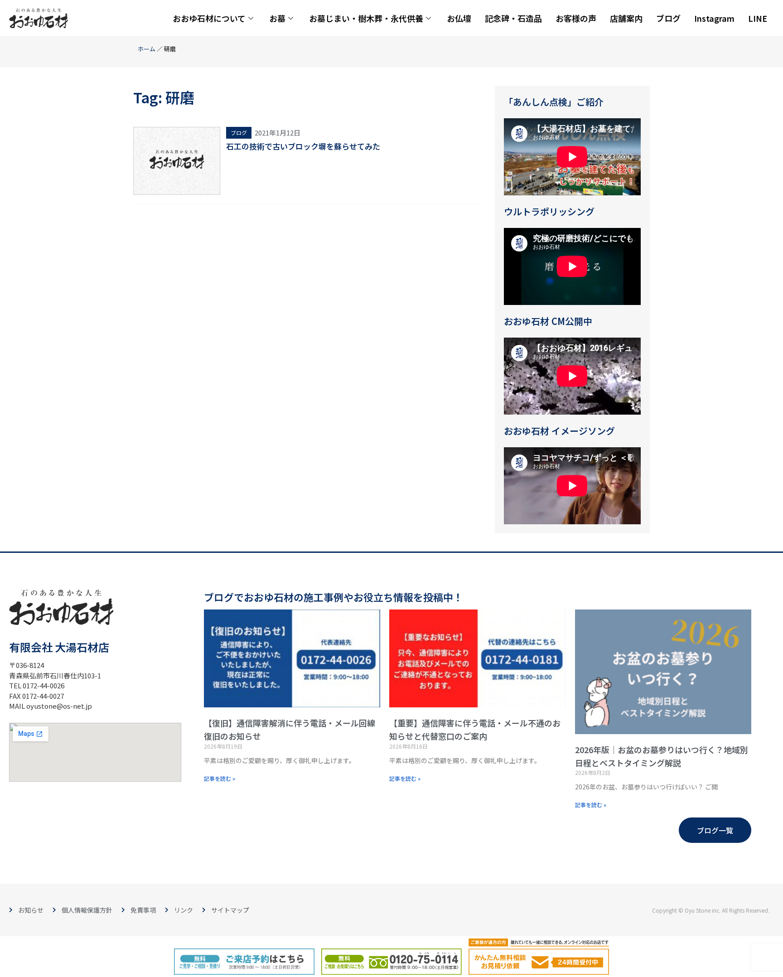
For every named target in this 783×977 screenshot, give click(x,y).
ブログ (668, 18)
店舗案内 (626, 18)
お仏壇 (459, 18)
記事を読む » (219, 778)
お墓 (277, 18)
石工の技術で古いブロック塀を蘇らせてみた (303, 146)
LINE (757, 18)
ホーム (146, 48)
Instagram (714, 18)
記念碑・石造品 (513, 18)
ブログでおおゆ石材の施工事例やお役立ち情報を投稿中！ (333, 597)
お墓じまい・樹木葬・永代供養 (366, 18)
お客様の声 (576, 18)
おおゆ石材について (209, 18)
